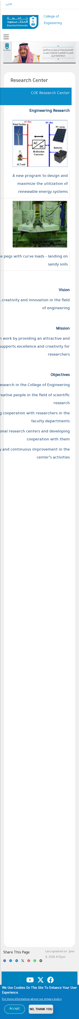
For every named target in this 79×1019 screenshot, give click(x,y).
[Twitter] (22, 962)
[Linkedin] (16, 962)
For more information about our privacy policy (32, 999)
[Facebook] (4, 962)
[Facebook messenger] (10, 962)
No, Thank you (41, 1009)
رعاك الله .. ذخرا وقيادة (40, 62)
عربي (8, 4)
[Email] (41, 962)
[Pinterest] (28, 962)
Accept (14, 1009)
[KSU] (20, 20)
